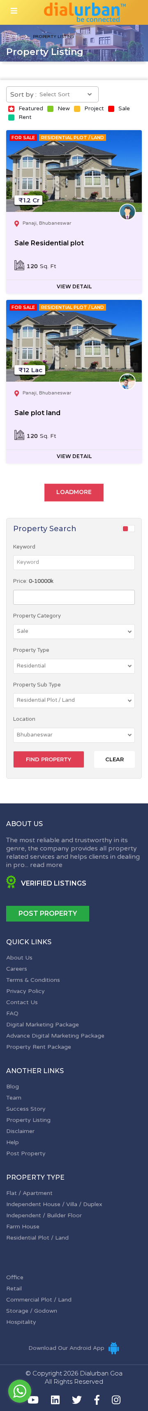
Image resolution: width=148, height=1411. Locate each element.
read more (46, 865)
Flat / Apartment (29, 1193)
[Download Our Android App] (114, 1348)
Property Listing (28, 1120)
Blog (12, 1086)
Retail (14, 1288)
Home (13, 36)
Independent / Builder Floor (44, 1215)
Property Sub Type (37, 685)
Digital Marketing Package (42, 1024)
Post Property (47, 913)
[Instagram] (116, 1400)
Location (24, 719)
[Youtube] (33, 1400)
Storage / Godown (31, 1310)
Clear (114, 759)
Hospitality (21, 1321)
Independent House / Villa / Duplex (54, 1204)
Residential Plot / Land (37, 1237)
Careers (16, 968)
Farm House (22, 1226)
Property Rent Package (38, 1046)
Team (13, 1097)
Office (14, 1277)
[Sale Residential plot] (74, 171)
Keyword (24, 547)
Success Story (26, 1108)
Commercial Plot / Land (39, 1299)
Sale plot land (37, 413)
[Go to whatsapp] (19, 1391)
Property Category (37, 616)
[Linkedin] (55, 1400)
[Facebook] (97, 1400)
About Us (19, 957)
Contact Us (22, 1002)
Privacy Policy (25, 991)
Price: (33, 581)
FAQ (12, 1013)
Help (12, 1142)
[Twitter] (77, 1400)
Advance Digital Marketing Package (55, 1035)
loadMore (74, 492)
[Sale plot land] (74, 341)
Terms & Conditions (33, 979)
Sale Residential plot (49, 243)
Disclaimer (20, 1131)
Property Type (31, 650)
